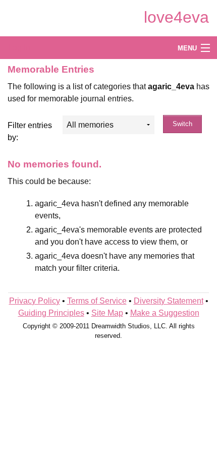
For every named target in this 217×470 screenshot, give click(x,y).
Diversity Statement (168, 301)
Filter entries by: (30, 131)
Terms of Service (97, 301)
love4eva (176, 17)
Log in (19, 47)
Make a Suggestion (164, 313)
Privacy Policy (34, 301)
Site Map (107, 313)
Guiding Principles (51, 313)
